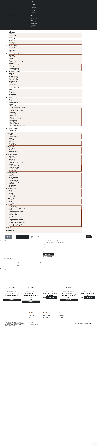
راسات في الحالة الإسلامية (16, 123)
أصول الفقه (11, 63)
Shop (33, 6)
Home (33, 3)
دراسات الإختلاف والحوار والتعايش (17, 121)
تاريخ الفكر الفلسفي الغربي (16, 117)
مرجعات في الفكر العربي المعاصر (17, 125)
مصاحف (10, 89)
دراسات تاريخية (13, 115)
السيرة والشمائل (12, 47)
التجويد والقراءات (12, 94)
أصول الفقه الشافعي (14, 68)
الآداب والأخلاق (12, 38)
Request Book (34, 9)
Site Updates (34, 4)
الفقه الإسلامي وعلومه (14, 53)
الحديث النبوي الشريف (14, 71)
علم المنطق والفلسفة (13, 102)
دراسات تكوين (13, 112)
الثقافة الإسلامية (12, 105)
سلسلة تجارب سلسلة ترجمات (16, 118)
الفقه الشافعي (12, 58)
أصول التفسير (12, 95)
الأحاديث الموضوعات (13, 79)
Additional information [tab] (7, 258)
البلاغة (10, 33)
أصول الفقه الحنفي (14, 64)
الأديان (10, 100)
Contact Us (34, 7)
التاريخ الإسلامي (13, 45)
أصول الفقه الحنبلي (14, 69)
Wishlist (33, 10)
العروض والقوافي (12, 35)
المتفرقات (11, 104)
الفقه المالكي (12, 56)
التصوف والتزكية (12, 43)
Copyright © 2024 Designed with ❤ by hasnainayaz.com (83, 324)
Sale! (33, 1)
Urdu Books (12, 130)
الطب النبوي (11, 48)
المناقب (10, 51)
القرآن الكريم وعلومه (14, 87)
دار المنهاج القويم (40, 265)
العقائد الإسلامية (13, 97)
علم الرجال (11, 86)
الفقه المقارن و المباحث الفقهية (16, 61)
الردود (10, 99)
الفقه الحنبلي (11, 60)
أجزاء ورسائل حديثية (13, 78)
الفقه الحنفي (11, 55)
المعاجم (10, 37)
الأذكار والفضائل (12, 42)
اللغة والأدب (12, 32)
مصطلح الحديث (12, 82)
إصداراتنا (11, 126)
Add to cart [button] (51, 298)
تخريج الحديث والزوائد (13, 76)
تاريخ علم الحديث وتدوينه (14, 81)
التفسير (10, 91)
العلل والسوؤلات (12, 84)
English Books (13, 128)
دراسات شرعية (13, 109)
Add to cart (48, 254)
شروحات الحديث (12, 74)
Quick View (12, 288)
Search (88, 237)
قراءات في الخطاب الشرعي (16, 110)
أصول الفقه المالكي (14, 66)
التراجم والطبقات (12, 50)
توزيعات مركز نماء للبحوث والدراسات (17, 107)
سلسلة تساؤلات (13, 120)
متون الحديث (11, 73)
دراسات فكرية (13, 113)
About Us (33, 12)
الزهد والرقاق (12, 40)
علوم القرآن (11, 92)
